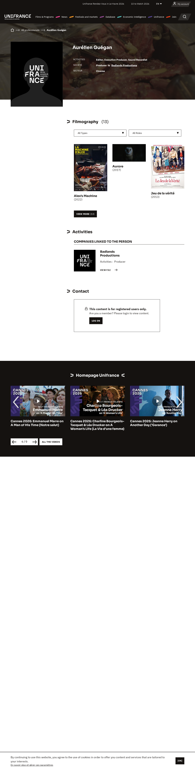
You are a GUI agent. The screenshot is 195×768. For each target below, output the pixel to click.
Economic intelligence (134, 16)
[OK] (180, 760)
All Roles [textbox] (137, 132)
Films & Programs (44, 16)
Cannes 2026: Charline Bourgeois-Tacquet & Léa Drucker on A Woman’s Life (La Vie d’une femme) (46, 425)
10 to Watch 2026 (140, 3)
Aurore (117, 166)
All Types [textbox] (82, 132)
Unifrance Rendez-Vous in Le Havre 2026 (103, 3)
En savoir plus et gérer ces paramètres (32, 764)
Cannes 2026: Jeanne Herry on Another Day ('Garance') (102, 423)
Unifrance (159, 16)
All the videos (51, 441)
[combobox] (100, 133)
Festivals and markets (86, 16)
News (64, 16)
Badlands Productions (124, 65)
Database (110, 16)
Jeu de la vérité (162, 193)
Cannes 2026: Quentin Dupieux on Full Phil (165, 423)
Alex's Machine (85, 196)
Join (174, 16)
